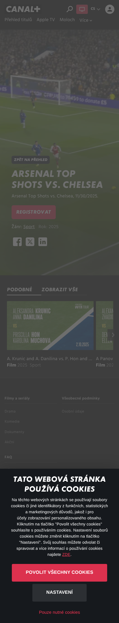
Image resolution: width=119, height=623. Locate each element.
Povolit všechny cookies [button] (59, 572)
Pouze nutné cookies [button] (59, 612)
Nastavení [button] (59, 592)
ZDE (66, 554)
